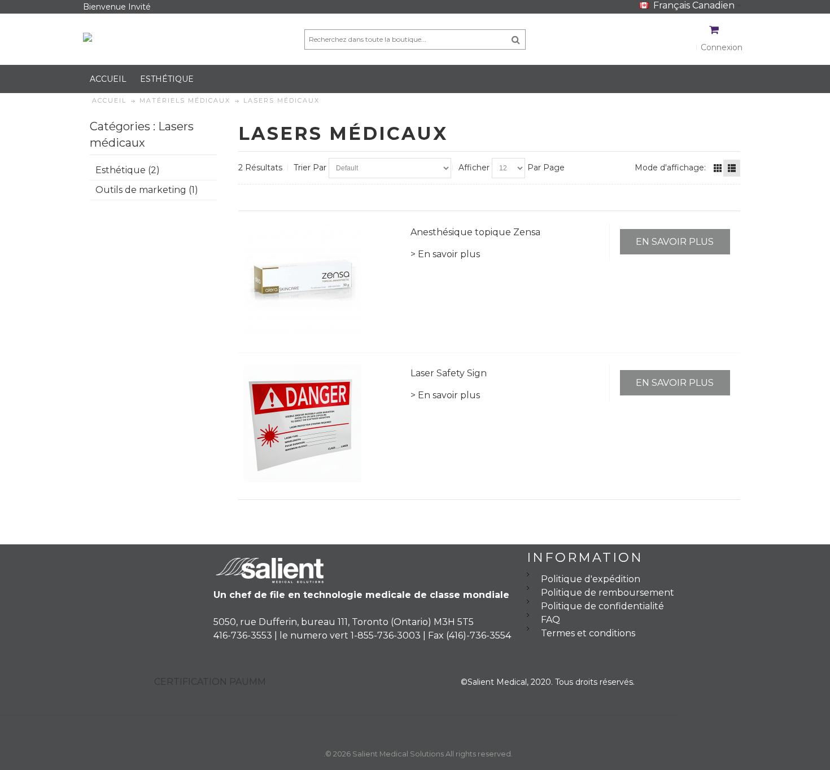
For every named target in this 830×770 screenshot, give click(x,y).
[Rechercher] (516, 39)
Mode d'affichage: (670, 167)
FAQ (550, 619)
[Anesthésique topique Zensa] (321, 282)
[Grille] (717, 168)
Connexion (721, 47)
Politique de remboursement (607, 592)
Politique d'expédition (590, 579)
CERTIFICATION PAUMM (210, 681)
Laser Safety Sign (448, 373)
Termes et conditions (588, 633)
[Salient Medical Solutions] (136, 39)
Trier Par (310, 167)
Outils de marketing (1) (146, 189)
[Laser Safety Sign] (321, 423)
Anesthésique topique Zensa (475, 232)
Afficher (474, 167)
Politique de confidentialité (602, 606)
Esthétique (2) (127, 170)
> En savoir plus (445, 254)
